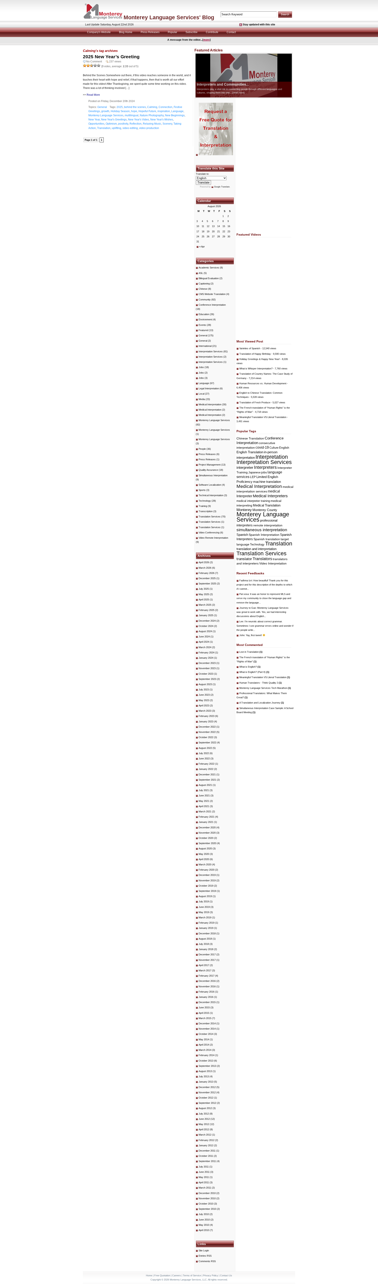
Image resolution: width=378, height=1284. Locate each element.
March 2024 (205, 647)
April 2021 (204, 806)
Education (204, 314)
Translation (103, 128)
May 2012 (204, 1124)
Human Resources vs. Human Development (262, 383)
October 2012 (206, 1097)
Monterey (244, 510)
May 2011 (204, 1177)
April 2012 (204, 1129)
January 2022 (206, 769)
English (284, 447)
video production (149, 128)
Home (149, 1275)
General (102, 107)
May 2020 (204, 854)
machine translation (267, 481)
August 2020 (205, 848)
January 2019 (206, 928)
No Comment (94, 61)
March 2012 (205, 1134)
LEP (253, 477)
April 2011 (204, 1182)
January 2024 (206, 657)
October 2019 (206, 885)
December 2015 (207, 1002)
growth (105, 111)
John (242, 635)
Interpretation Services (211, 351)
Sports (202, 490)
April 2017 (204, 965)
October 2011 (206, 1156)
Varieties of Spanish (249, 348)
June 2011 (204, 1172)
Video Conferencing (209, 532)
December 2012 (207, 1087)
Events (202, 325)
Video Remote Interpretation (213, 537)
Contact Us (226, 1275)
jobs (264, 472)
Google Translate (222, 187)
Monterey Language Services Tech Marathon (265, 688)
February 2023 (206, 716)
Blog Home (125, 32)
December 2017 (207, 954)
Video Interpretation (273, 563)
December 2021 (207, 774)
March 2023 (205, 710)
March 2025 (205, 604)
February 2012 (206, 1140)
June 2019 (204, 907)
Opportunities (96, 123)
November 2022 (207, 732)
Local (201, 393)
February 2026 (206, 573)
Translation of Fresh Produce (254, 402)
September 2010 (207, 1209)
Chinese (203, 288)
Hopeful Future (147, 111)
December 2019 (207, 875)
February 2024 (206, 652)
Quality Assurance (208, 470)
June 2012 (204, 1119)
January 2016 (206, 997)
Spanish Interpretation (264, 534)
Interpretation (272, 457)
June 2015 (204, 1007)
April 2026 (204, 562)
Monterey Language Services (105, 115)
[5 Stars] (98, 65)
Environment (205, 319)
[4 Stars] (95, 65)
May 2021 (204, 801)
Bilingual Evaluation (209, 278)
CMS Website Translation (212, 294)
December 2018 (207, 933)
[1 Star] (84, 65)
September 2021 (207, 779)
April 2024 (204, 641)
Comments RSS (207, 1261)
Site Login (204, 1250)
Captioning (204, 283)
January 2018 (206, 949)
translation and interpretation (256, 549)
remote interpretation (267, 525)
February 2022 (206, 763)
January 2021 (206, 822)
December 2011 (207, 1150)
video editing (130, 128)
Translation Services (209, 516)
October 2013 (206, 1060)
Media (202, 399)
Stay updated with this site (259, 24)
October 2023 (206, 673)
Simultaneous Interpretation (213, 475)
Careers (176, 1275)
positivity (123, 123)
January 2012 (206, 1145)
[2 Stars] (88, 65)
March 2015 (205, 1018)
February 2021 (206, 816)
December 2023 (207, 663)
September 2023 (207, 679)
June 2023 (204, 694)
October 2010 (206, 1203)
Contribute (212, 32)
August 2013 (205, 1071)
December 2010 (207, 1193)
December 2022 (207, 726)
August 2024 (205, 631)
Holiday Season (120, 111)
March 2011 (205, 1187)
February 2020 (206, 869)
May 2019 (204, 912)
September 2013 (207, 1066)
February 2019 (206, 922)
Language (177, 111)
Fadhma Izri (245, 580)
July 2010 (204, 1214)
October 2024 (206, 626)
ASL (201, 273)
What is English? (250, 666)
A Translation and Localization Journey (261, 702)
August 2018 (205, 938)
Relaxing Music (152, 123)
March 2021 (205, 811)
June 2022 (204, 758)
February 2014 (206, 1055)
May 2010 (204, 1225)
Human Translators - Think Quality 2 (260, 682)
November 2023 (207, 668)
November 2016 (207, 986)
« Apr (202, 246)
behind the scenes (135, 107)
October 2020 (206, 838)
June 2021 (204, 795)
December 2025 (207, 578)
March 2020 (205, 864)
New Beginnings (175, 115)
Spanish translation (267, 539)
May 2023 (204, 700)
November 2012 (207, 1092)
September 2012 (207, 1103)
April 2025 (204, 599)
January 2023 (206, 721)
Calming (152, 107)
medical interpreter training (253, 501)
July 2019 (204, 901)
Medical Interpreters (270, 496)
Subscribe (192, 32)
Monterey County (264, 510)
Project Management (209, 464)
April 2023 (204, 705)
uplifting (116, 128)
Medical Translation (266, 505)
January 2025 (206, 615)
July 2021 (204, 790)
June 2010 (204, 1219)
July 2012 (204, 1113)
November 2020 (207, 832)
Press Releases (150, 32)
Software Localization (210, 484)
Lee (241, 621)
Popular (172, 32)
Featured (203, 330)
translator (244, 559)
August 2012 (205, 1108)
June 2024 (204, 636)
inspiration (164, 111)
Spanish (242, 534)
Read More (93, 94)
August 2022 (205, 748)
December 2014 (207, 1023)
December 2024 (207, 620)
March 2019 (205, 917)
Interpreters (265, 467)
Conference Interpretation (212, 304)
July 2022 (204, 753)
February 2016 (206, 991)
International (205, 346)
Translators (262, 558)
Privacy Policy (210, 1275)
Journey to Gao (247, 608)
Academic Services (209, 267)
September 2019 (207, 891)
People (202, 449)
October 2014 (206, 1034)
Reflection (136, 123)
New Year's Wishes (161, 119)
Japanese (254, 472)
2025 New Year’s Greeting (111, 56)
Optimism (111, 123)
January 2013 (206, 1081)
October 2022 (206, 737)
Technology (205, 500)
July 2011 (204, 1166)
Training (203, 506)
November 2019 (207, 880)
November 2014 (207, 1028)
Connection (165, 107)
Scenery (167, 123)
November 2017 (207, 960)
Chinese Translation (250, 438)
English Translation (249, 452)
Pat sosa (244, 594)
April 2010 (204, 1230)
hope (134, 111)
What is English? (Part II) (254, 672)
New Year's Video (138, 119)
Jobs (201, 367)
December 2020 (207, 827)
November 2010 (207, 1198)
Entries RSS (205, 1255)
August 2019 (205, 896)
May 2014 (204, 1039)
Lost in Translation (250, 652)
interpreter (244, 467)
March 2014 (205, 1050)
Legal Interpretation (209, 388)
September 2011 (207, 1161)
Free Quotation (162, 1275)
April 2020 (204, 859)
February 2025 (206, 610)
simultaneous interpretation (261, 529)
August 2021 (205, 785)
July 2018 (204, 944)
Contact (231, 32)
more (206, 39)
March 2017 (205, 970)
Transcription (206, 511)
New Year (94, 119)
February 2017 (206, 975)
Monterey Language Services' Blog (169, 17)
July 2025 (204, 588)
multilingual (131, 115)
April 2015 (204, 1013)
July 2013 (204, 1076)
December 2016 (207, 981)
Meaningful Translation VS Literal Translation (262, 417)
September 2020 (207, 843)
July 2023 (204, 689)
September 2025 (207, 583)
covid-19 (262, 447)
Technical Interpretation (211, 495)
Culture (274, 447)
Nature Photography (152, 115)
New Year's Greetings (114, 119)
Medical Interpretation (210, 404)
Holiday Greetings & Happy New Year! (259, 359)
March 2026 (205, 567)
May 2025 (204, 594)
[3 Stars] (91, 65)
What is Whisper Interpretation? (256, 368)
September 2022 (207, 742)
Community (205, 299)
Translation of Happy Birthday (255, 354)
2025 (120, 107)
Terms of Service (192, 1275)
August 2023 (205, 684)
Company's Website (99, 32)
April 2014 (204, 1044)
